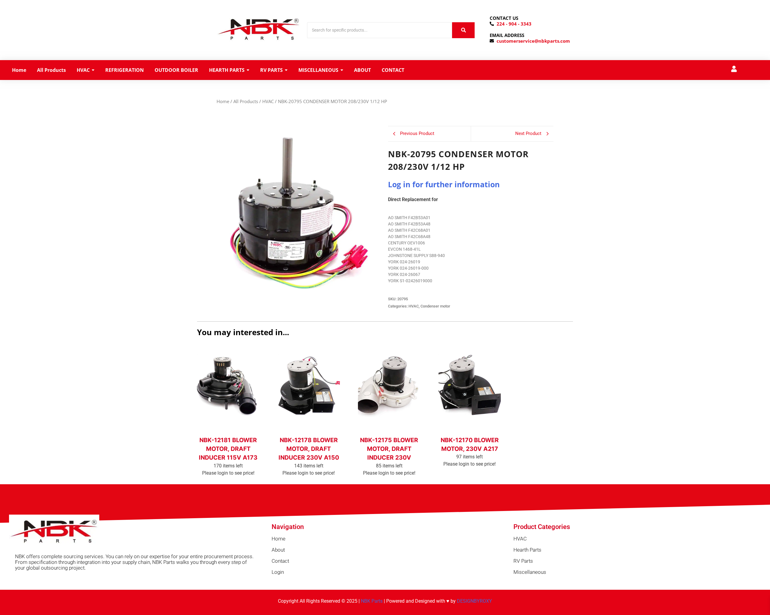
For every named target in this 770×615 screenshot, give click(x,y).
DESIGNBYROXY (474, 601)
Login (278, 572)
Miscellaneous (529, 572)
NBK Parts (372, 601)
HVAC (268, 101)
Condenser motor (435, 306)
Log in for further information (444, 184)
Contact (280, 561)
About (278, 550)
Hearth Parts (527, 550)
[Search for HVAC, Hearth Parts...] (463, 30)
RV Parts (523, 561)
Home (223, 101)
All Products (245, 101)
